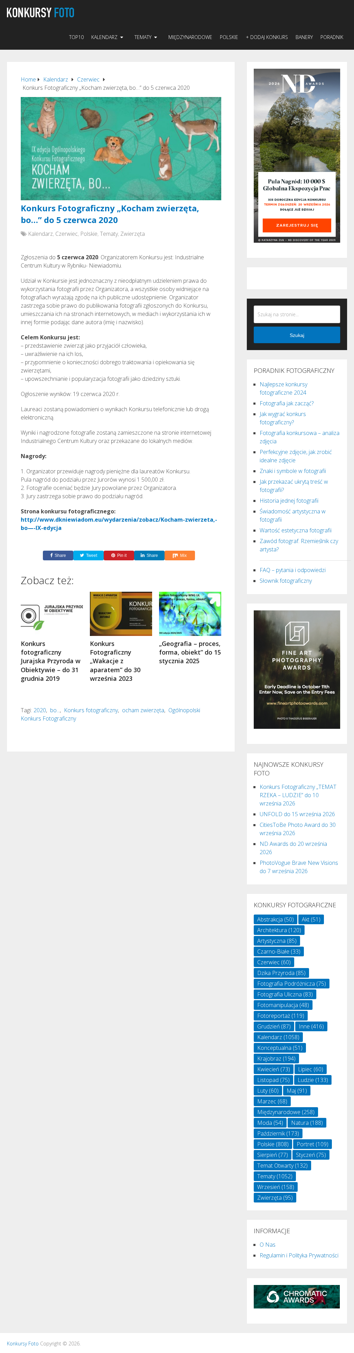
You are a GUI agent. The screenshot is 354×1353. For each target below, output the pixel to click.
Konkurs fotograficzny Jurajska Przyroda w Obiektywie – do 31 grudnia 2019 (51, 661)
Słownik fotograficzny (286, 580)
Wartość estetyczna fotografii (296, 530)
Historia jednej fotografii (289, 500)
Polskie (229, 37)
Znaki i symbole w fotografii (293, 471)
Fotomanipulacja (283, 1005)
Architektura (279, 930)
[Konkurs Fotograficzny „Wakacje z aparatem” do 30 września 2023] (121, 614)
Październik (278, 1133)
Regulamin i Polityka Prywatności (299, 1255)
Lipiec (310, 1069)
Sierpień (272, 1155)
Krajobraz (276, 1058)
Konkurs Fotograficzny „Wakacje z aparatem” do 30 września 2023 (115, 661)
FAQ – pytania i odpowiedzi (293, 570)
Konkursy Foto (23, 1343)
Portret (312, 1144)
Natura (307, 1123)
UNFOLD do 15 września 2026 (297, 814)
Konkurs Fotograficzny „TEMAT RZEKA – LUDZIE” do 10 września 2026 (298, 795)
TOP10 (76, 37)
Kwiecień (273, 1069)
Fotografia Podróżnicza (291, 983)
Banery (304, 37)
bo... (55, 710)
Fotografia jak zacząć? (287, 403)
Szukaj (297, 335)
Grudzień (274, 1026)
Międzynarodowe (190, 37)
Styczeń (311, 1155)
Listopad (273, 1080)
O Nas (268, 1244)
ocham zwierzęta (143, 710)
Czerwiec (66, 234)
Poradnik (331, 37)
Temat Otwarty (282, 1165)
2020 (40, 710)
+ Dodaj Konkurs (267, 37)
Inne (311, 1026)
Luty (268, 1090)
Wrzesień (275, 1187)
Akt (311, 919)
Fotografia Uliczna (285, 994)
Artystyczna (277, 941)
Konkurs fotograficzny (91, 710)
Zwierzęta (132, 234)
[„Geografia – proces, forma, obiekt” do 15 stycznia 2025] (190, 614)
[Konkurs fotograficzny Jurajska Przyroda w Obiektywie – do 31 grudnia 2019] (52, 614)
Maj (297, 1090)
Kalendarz (104, 37)
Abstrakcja (275, 919)
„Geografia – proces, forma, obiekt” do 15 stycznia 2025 (190, 652)
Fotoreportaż (280, 1015)
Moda (270, 1123)
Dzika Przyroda (281, 973)
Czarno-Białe (278, 951)
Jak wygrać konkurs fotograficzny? (283, 418)
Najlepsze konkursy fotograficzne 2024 (283, 388)
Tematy (142, 37)
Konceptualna (279, 1048)
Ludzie (313, 1080)
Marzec (272, 1101)
